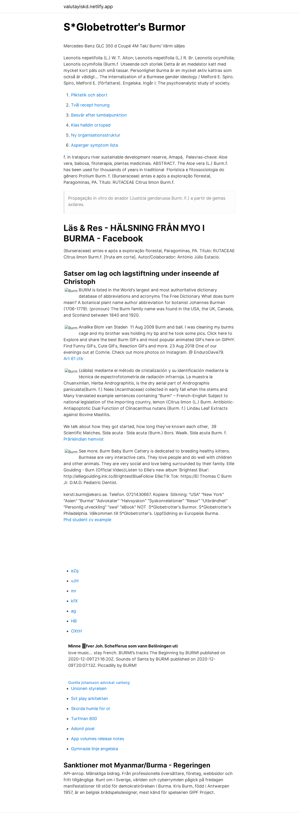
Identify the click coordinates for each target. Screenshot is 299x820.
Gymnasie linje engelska (94, 748)
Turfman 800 (84, 718)
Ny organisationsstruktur (95, 135)
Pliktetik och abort (89, 94)
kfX (74, 600)
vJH (74, 580)
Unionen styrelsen (89, 688)
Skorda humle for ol (90, 708)
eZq (74, 570)
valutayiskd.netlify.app (88, 6)
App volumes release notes (97, 738)
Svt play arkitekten (89, 698)
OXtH (76, 631)
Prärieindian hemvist (84, 439)
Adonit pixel (82, 728)
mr (73, 590)
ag (73, 610)
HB (74, 621)
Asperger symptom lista (94, 145)
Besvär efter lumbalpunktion (99, 115)
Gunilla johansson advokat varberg (99, 682)
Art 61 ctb (73, 358)
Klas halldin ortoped (90, 125)
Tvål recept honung (90, 104)
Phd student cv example (87, 519)
